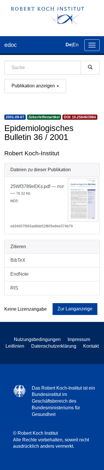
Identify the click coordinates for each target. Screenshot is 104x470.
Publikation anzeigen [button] (34, 85)
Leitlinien (14, 346)
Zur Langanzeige (74, 308)
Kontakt (91, 346)
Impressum (79, 339)
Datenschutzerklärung (53, 346)
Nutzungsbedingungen (37, 339)
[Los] (90, 68)
